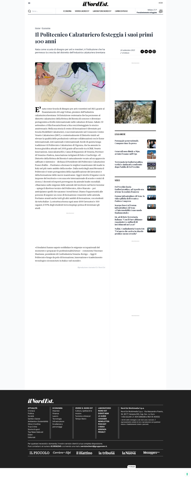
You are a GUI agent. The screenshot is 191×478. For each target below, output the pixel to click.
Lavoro (55, 416)
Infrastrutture (58, 421)
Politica (31, 413)
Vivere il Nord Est (82, 11)
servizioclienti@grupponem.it (94, 446)
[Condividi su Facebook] (142, 51)
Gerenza (102, 429)
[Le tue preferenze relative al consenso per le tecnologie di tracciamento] (187, 474)
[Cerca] (29, 11)
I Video (101, 426)
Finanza (56, 413)
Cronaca (31, 411)
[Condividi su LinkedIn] (146, 51)
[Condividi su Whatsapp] (154, 51)
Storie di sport (34, 429)
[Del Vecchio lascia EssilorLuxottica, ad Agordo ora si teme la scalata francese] (151, 188)
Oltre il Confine (34, 424)
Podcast (102, 424)
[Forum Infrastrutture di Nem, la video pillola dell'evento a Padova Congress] (151, 197)
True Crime (32, 426)
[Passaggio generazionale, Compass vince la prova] (151, 144)
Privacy (101, 432)
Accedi (161, 3)
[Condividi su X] (150, 51)
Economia (67, 11)
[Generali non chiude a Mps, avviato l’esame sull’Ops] (151, 154)
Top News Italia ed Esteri (35, 433)
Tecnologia (57, 419)
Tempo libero (80, 419)
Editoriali (31, 437)
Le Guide (102, 416)
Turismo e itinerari (83, 416)
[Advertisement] (95, 19)
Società (31, 416)
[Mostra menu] (29, 3)
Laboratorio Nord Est (102, 11)
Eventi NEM (103, 413)
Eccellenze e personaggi (58, 425)
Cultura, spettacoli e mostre (83, 412)
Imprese (56, 411)
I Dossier (102, 419)
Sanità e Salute (34, 419)
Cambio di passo (121, 11)
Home (37, 28)
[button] (135, 111)
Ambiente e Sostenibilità (38, 421)
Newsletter (103, 421)
